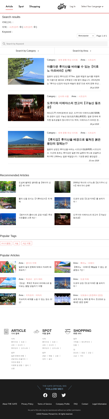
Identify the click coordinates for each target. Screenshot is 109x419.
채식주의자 (85, 342)
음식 (27, 365)
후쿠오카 (14, 348)
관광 (44, 356)
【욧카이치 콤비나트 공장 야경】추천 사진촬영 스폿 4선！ (35, 216)
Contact (85, 404)
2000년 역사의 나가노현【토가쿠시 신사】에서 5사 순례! (90, 184)
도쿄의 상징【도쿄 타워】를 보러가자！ (89, 200)
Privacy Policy (27, 404)
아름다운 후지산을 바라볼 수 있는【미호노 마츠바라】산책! (73, 68)
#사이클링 (6, 243)
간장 (89, 353)
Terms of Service (45, 404)
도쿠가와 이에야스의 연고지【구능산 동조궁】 (74, 105)
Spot (21, 6)
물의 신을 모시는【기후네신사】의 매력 (35, 200)
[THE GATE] (54, 6)
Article (9, 6)
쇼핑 (13, 368)
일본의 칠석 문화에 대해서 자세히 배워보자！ (35, 268)
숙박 (44, 359)
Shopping (34, 6)
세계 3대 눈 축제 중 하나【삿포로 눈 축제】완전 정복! (89, 300)
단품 (75, 345)
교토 (13, 345)
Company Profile (63, 404)
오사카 (20, 345)
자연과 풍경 (15, 362)
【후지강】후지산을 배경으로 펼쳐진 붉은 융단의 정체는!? (74, 141)
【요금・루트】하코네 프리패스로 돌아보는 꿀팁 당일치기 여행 (35, 284)
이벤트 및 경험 (16, 365)
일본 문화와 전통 (17, 356)
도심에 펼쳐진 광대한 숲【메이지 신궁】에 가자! (35, 184)
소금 (75, 356)
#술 (16, 243)
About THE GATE (10, 404)
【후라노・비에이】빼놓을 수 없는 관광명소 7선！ (90, 268)
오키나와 (24, 348)
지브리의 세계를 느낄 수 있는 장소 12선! (35, 300)
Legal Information (99, 404)
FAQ (75, 404)
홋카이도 (14, 342)
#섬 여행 (27, 243)
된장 (83, 353)
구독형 (75, 342)
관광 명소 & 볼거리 (18, 359)
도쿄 (22, 342)
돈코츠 (75, 353)
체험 (50, 356)
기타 (81, 356)
